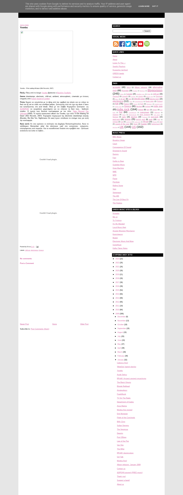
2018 (117, 278)
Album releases (141, 87)
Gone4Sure (117, 245)
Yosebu (24, 27)
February (121, 356)
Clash (115, 144)
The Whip (120, 449)
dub (129, 99)
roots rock (137, 122)
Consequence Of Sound (122, 147)
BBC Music (117, 137)
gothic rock (118, 106)
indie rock (123, 109)
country (133, 96)
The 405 (116, 196)
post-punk (154, 117)
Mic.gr (115, 217)
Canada (129, 94)
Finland (160, 101)
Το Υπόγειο (117, 220)
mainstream (144, 112)
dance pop (149, 96)
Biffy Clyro (121, 422)
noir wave (157, 114)
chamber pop (140, 94)
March (120, 352)
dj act (123, 99)
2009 (117, 314)
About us (120, 484)
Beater (115, 238)
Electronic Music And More (123, 241)
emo (130, 101)
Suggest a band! (123, 480)
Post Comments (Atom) (40, 329)
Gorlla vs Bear (118, 161)
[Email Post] (37, 246)
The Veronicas (122, 429)
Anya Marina (122, 406)
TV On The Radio (123, 398)
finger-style (150, 101)
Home (54, 324)
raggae (115, 122)
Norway (115, 117)
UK (122, 126)
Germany (149, 104)
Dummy (116, 154)
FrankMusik (121, 394)
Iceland (147, 106)
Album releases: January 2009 (129, 465)
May (119, 344)
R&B (158, 119)
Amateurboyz (122, 390)
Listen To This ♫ (119, 63)
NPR (114, 175)
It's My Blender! (119, 224)
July (119, 336)
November (121, 321)
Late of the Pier (123, 441)
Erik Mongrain (122, 414)
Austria (135, 90)
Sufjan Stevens (123, 426)
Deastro (120, 433)
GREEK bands (118, 73)
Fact (114, 158)
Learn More (144, 6)
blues (122, 94)
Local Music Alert (119, 227)
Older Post (84, 324)
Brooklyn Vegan (119, 140)
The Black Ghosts (124, 382)
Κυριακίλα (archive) (120, 70)
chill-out (27, 250)
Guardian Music (119, 165)
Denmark (159, 96)
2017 (117, 282)
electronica (34, 250)
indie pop (158, 106)
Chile (148, 94)
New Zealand (145, 114)
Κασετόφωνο (118, 234)
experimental (139, 101)
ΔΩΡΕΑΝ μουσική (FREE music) (130, 473)
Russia (155, 122)
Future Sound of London (40, 99)
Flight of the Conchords (126, 418)
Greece (41, 250)
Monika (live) (122, 461)
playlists (134, 117)
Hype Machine (118, 168)
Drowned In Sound (120, 151)
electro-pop (139, 99)
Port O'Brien (121, 437)
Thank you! (121, 476)
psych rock (140, 119)
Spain (135, 124)
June (119, 340)
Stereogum (117, 193)
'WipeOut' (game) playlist (126, 367)
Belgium (142, 90)
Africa (129, 87)
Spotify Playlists (119, 67)
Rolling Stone (118, 186)
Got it (155, 6)
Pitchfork (116, 182)
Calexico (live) (122, 363)
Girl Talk (120, 457)
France (126, 104)
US (134, 126)
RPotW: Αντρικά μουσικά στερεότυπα (131, 379)
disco (116, 99)
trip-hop (115, 127)
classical (116, 96)
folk (117, 104)
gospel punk (159, 104)
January (120, 360)
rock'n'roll (129, 122)
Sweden (144, 124)
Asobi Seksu (122, 375)
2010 (117, 310)
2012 (117, 302)
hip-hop (139, 106)
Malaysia (157, 112)
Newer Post (24, 324)
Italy (148, 110)
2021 (117, 267)
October (120, 325)
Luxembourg (132, 112)
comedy (125, 96)
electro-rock (154, 99)
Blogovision (155, 90)
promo (128, 119)
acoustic (117, 87)
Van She (120, 445)
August (120, 332)
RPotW (146, 122)
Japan (154, 110)
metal (124, 114)
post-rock (116, 119)
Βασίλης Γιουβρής (64, 93)
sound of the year (122, 124)
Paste (115, 179)
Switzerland (155, 124)
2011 (117, 306)
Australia (125, 91)
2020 (117, 271)
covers (140, 96)
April (119, 348)
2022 (117, 263)
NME (115, 172)
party (124, 117)
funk (141, 104)
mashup (116, 114)
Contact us (117, 77)
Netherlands (132, 114)
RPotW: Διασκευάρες (125, 453)
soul (161, 122)
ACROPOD (24, 109)
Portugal (144, 117)
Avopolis (116, 213)
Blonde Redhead (123, 386)
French (135, 104)
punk (151, 119)
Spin (114, 189)
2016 (117, 286)
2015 (117, 290)
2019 (117, 274)
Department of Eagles (125, 402)
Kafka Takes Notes (120, 248)
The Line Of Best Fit (120, 200)
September (121, 328)
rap (122, 122)
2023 (117, 259)
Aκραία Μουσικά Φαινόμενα (124, 231)
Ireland (140, 110)
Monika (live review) (124, 410)
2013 (117, 298)
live (120, 112)
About (115, 60)
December (121, 317)
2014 (117, 294)
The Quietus (117, 203)
